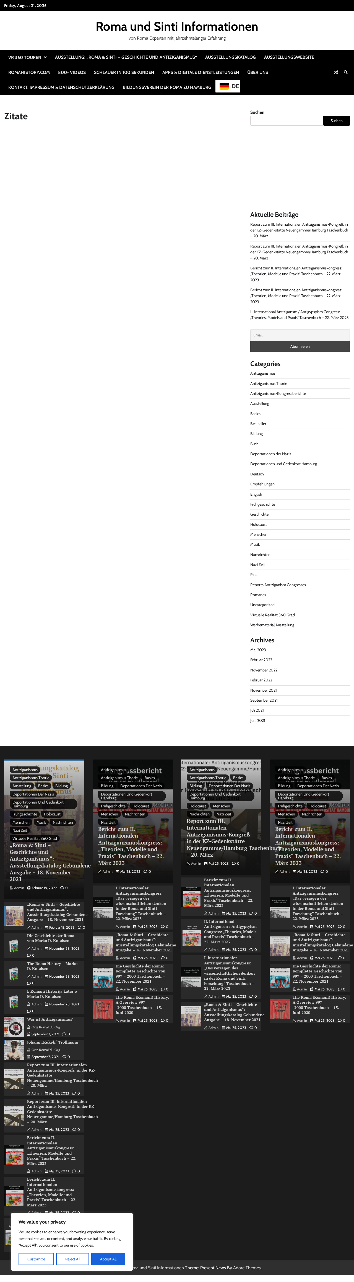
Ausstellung (259, 403)
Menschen (258, 534)
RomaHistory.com (29, 72)
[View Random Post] (336, 72)
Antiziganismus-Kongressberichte (278, 393)
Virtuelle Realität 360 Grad (272, 614)
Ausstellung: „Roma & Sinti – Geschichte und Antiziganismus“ (126, 57)
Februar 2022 (261, 680)
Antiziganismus (262, 373)
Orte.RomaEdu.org (46, 1027)
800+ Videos (72, 72)
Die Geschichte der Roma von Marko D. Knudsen (50, 938)
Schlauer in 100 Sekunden (124, 72)
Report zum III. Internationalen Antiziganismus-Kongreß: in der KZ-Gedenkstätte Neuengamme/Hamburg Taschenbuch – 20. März (299, 230)
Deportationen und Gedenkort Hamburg (283, 463)
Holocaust (258, 524)
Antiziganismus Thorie (268, 383)
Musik (255, 544)
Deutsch (257, 474)
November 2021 (263, 690)
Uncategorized (262, 604)
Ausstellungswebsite (289, 57)
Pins (253, 574)
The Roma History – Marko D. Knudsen (52, 966)
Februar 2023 (261, 659)
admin (19, 888)
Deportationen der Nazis (270, 453)
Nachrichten (260, 554)
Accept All (108, 1259)
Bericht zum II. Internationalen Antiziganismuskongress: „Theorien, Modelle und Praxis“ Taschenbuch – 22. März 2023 (296, 274)
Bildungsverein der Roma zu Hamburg (167, 87)
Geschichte (259, 514)
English (256, 494)
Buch (254, 443)
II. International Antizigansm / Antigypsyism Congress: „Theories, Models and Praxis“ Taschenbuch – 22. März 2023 (230, 931)
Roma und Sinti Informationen (177, 26)
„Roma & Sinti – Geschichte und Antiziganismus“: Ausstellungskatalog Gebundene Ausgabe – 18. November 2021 (50, 861)
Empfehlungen (262, 484)
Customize (36, 1259)
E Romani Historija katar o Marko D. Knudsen (52, 993)
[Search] (346, 72)
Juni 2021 (257, 720)
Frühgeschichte (262, 504)
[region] (72, 1242)
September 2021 (264, 700)
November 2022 (263, 670)
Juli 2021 (257, 710)
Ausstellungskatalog (230, 57)
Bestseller (258, 423)
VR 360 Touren (24, 57)
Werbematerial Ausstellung (272, 624)
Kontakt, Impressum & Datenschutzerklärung (61, 87)
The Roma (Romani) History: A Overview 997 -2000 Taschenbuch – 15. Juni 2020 (142, 1005)
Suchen (257, 112)
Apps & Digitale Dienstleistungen (200, 72)
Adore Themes (247, 1267)
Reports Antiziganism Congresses (278, 584)
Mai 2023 (258, 649)
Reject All (72, 1259)
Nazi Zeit (257, 564)
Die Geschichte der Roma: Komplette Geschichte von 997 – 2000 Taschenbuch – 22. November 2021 (140, 973)
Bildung (256, 433)
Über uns (257, 72)
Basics (255, 413)
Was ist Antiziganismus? (50, 1019)
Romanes (258, 594)
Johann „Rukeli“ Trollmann (52, 1042)
